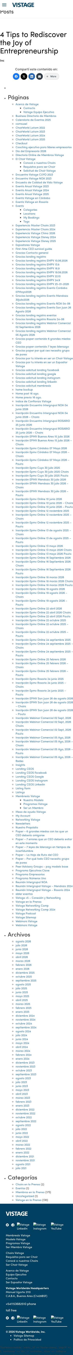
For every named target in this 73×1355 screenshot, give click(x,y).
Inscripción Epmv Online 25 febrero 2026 (41, 659)
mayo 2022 (22, 1137)
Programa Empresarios (30, 874)
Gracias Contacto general (32, 253)
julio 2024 (21, 1035)
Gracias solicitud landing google (36, 374)
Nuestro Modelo (33, 800)
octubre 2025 (24, 976)
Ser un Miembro (33, 808)
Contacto (29, 108)
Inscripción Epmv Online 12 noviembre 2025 (42, 511)
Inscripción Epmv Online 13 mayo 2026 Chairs (44, 550)
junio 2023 (22, 1086)
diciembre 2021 (25, 1156)
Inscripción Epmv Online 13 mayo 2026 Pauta (43, 554)
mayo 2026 (22, 953)
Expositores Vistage (28, 245)
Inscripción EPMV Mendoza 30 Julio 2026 (41, 479)
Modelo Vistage (16, 1239)
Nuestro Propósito (27, 827)
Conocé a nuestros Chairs (39, 163)
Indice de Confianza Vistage (33, 401)
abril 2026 (22, 957)
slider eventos (24, 894)
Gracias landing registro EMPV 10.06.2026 (42, 260)
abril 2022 (22, 1141)
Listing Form (23, 788)
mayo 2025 (22, 996)
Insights (20, 765)
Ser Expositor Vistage (19, 1282)
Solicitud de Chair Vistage (39, 170)
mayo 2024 (22, 1043)
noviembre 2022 (25, 1113)
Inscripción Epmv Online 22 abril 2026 (39, 608)
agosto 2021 (23, 1164)
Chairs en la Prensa (28, 1184)
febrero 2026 (24, 965)
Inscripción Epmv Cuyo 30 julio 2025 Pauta (42, 475)
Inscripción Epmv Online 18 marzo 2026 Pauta (44, 585)
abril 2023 (22, 1094)
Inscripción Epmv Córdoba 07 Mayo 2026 (41, 448)
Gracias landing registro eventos (36, 315)
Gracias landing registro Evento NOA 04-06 (43, 303)
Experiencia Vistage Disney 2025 (36, 241)
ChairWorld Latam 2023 (30, 131)
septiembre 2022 (26, 1121)
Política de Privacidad (27, 1339)
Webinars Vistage (26, 921)
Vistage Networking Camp (32, 905)
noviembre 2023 (25, 1066)
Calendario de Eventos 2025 (33, 120)
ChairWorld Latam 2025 (30, 139)
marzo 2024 (23, 1051)
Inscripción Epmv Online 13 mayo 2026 (39, 546)
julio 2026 (21, 945)
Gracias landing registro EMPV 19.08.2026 (42, 272)
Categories (30, 209)
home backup (24, 389)
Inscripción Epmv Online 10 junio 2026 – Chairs (44, 503)
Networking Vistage (28, 819)
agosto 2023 (23, 1078)
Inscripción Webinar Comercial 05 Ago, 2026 (43, 737)
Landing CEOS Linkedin (30, 784)
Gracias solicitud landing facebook (37, 370)
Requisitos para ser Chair (39, 166)
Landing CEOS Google (30, 776)
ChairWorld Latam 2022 (30, 127)
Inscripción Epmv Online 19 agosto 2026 (40, 589)
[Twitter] (24, 76)
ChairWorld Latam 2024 (30, 135)
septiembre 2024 (26, 1027)
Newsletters (23, 823)
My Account (23, 815)
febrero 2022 (23, 1148)
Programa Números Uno (31, 878)
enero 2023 (22, 1105)
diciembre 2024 (25, 1015)
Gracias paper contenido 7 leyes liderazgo (42, 346)
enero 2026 (22, 969)
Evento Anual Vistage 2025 (32, 194)
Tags (26, 221)
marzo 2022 (23, 1144)
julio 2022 (21, 1129)
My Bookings (31, 217)
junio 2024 (22, 1039)
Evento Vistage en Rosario (32, 202)
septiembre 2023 (26, 1074)
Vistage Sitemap (26, 917)
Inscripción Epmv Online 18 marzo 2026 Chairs (44, 581)
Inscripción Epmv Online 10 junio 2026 (39, 499)
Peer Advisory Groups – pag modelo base (42, 866)
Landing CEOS (25, 769)
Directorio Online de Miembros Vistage (40, 155)
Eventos (20, 1188)
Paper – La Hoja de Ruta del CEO (37, 855)
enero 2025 (22, 1012)
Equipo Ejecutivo (16, 1274)
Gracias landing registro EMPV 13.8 (37, 264)
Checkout (21, 143)
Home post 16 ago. (27, 393)
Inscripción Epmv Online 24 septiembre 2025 (43, 640)
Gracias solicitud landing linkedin (36, 382)
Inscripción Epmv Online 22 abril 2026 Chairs (43, 612)
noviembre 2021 (25, 1160)
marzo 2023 (23, 1098)
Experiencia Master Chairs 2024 (35, 229)
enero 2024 (22, 1058)
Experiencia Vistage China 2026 (35, 233)
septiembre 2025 (26, 980)
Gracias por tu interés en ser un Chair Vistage (44, 358)
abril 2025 (22, 1000)
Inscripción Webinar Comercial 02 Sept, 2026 (43, 718)
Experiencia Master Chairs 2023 (35, 225)
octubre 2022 (24, 1117)
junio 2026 (22, 949)
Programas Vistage (35, 804)
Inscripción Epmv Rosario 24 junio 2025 (40, 679)
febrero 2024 (24, 1055)
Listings (20, 792)
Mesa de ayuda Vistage (31, 812)
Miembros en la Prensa (30, 1192)
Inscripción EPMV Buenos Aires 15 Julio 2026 (42, 436)
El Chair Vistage (25, 159)
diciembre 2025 (25, 972)
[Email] (39, 76)
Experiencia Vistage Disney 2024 (36, 237)
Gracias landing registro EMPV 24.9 (38, 280)
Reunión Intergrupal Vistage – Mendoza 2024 (44, 886)
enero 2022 (22, 1152)
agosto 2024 (23, 1031)
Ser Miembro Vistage (19, 1247)
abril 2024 (22, 1047)
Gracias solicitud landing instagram (38, 378)
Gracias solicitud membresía (33, 385)
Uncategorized (25, 1196)
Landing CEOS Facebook (31, 772)
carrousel (21, 123)
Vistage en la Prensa (28, 901)
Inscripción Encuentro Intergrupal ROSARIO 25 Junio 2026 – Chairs (43, 430)
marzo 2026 (23, 961)
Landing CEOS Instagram (32, 780)
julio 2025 (21, 988)
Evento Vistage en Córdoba (33, 198)
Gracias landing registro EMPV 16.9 (38, 268)
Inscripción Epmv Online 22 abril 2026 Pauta (43, 616)
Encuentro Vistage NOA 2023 (33, 178)
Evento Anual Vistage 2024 (32, 190)
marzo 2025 (23, 1004)
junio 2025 (22, 992)
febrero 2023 (23, 1101)
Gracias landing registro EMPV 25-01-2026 (42, 284)
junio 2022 (22, 1133)
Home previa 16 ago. (28, 397)
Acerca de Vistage (27, 104)
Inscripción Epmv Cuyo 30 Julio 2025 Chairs (42, 471)
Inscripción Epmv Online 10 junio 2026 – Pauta (44, 507)
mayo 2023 (22, 1090)
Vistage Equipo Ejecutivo (38, 112)
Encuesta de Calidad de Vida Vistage (39, 182)
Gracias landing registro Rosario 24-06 (40, 319)
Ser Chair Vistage (17, 1264)
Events (20, 206)
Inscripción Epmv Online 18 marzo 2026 (40, 577)
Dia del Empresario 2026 (31, 151)
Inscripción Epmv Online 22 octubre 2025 (41, 620)
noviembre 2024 (25, 1019)
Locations (29, 213)
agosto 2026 (23, 941)
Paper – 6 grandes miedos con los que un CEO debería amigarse (42, 833)
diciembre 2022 (25, 1109)
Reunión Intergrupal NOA (31, 882)
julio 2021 (21, 1168)
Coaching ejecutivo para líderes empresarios (44, 147)
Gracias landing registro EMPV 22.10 (38, 276)
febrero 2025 (24, 1008)
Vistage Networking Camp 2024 (35, 909)
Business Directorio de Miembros (36, 116)
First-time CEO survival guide (34, 249)
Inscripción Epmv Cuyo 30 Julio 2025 (38, 468)
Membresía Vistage (28, 796)
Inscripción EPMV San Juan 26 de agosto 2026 (44, 698)
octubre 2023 (24, 1070)
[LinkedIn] (31, 76)
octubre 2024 (24, 1023)
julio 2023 (21, 1082)
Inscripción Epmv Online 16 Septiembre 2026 (43, 557)
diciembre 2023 (25, 1062)
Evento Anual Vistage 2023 (32, 186)
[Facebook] (16, 76)
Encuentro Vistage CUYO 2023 (34, 174)
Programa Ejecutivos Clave (32, 870)
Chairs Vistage (15, 1253)
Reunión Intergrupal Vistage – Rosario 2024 (43, 890)
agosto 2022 (23, 1125)
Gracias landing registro (31, 256)
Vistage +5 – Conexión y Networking (38, 898)
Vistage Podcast (26, 913)
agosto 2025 (23, 984)
